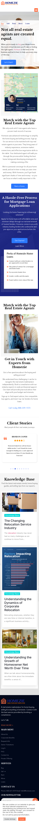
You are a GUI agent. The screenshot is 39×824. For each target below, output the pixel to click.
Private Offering (6, 759)
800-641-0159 (11, 791)
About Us (4, 734)
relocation (12, 533)
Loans (27, 23)
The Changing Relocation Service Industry (17, 524)
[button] (36, 10)
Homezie (17, 49)
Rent (14, 23)
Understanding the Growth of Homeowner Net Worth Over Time (17, 663)
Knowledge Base (12, 515)
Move (21, 23)
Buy (2, 23)
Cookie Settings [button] (10, 819)
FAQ (2, 752)
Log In (3, 748)
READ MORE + (7, 725)
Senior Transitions (7, 745)
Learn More (19, 246)
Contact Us (5, 755)
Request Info (5, 741)
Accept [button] (22, 819)
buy (19, 44)
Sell (8, 23)
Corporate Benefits (8, 738)
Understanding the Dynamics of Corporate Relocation (17, 604)
